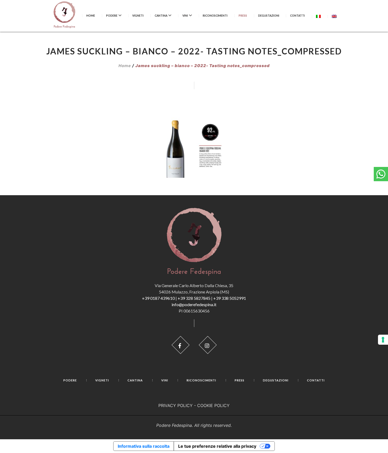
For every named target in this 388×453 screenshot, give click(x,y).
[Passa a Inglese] (334, 16)
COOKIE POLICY (213, 405)
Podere (111, 15)
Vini (185, 15)
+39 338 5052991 (229, 298)
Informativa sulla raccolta (143, 446)
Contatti (297, 15)
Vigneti (138, 15)
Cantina (161, 15)
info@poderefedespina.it (194, 304)
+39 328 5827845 (194, 298)
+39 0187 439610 (158, 298)
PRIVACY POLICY (175, 405)
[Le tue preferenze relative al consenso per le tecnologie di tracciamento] (383, 340)
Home (90, 15)
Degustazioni (268, 15)
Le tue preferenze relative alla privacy (217, 446)
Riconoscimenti (215, 15)
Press (243, 15)
